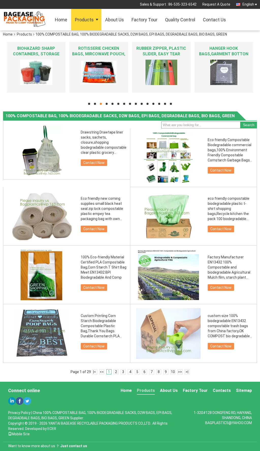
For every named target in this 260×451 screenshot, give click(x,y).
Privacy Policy (19, 413)
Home (61, 19)
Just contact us (73, 446)
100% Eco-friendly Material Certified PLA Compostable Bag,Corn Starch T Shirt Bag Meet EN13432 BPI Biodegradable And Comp (103, 267)
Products (84, 19)
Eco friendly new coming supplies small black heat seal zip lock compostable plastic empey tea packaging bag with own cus (102, 208)
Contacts (222, 390)
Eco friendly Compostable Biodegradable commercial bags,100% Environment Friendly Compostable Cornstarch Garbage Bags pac (229, 150)
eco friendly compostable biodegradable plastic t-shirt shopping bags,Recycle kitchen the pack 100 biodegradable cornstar (228, 208)
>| (187, 372)
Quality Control (180, 19)
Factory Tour (144, 19)
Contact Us (214, 19)
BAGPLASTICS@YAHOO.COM (228, 423)
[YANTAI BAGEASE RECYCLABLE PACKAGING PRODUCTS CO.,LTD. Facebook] (19, 401)
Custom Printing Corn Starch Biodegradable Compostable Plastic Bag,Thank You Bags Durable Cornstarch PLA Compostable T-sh (100, 326)
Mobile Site (21, 434)
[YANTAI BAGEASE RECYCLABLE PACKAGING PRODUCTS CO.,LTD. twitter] (27, 401)
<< (102, 372)
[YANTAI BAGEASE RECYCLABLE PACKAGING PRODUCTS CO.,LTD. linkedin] (12, 401)
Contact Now (94, 163)
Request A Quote (216, 4)
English (248, 4)
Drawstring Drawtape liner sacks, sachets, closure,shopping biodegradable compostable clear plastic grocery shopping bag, (103, 142)
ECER (51, 429)
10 (173, 372)
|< (94, 372)
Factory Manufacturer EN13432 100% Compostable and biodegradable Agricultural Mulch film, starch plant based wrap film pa (229, 267)
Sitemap (244, 390)
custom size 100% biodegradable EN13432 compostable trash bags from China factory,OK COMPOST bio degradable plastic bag (229, 326)
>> (180, 372)
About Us (114, 19)
